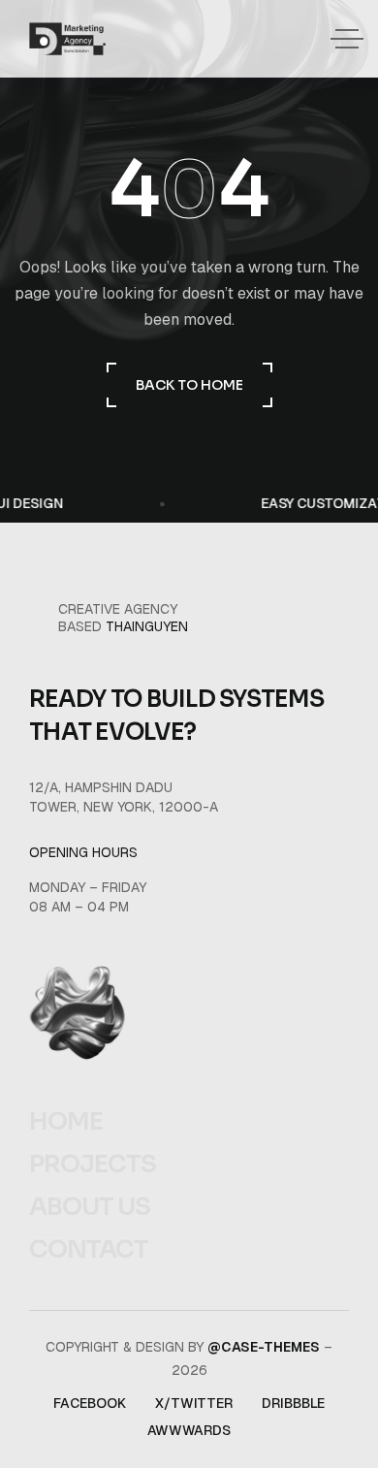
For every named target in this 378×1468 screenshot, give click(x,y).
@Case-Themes (263, 1347)
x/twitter (194, 1403)
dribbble (293, 1403)
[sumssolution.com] (67, 38)
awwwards (189, 1430)
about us (89, 1207)
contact (88, 1249)
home (66, 1121)
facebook (89, 1403)
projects (92, 1164)
